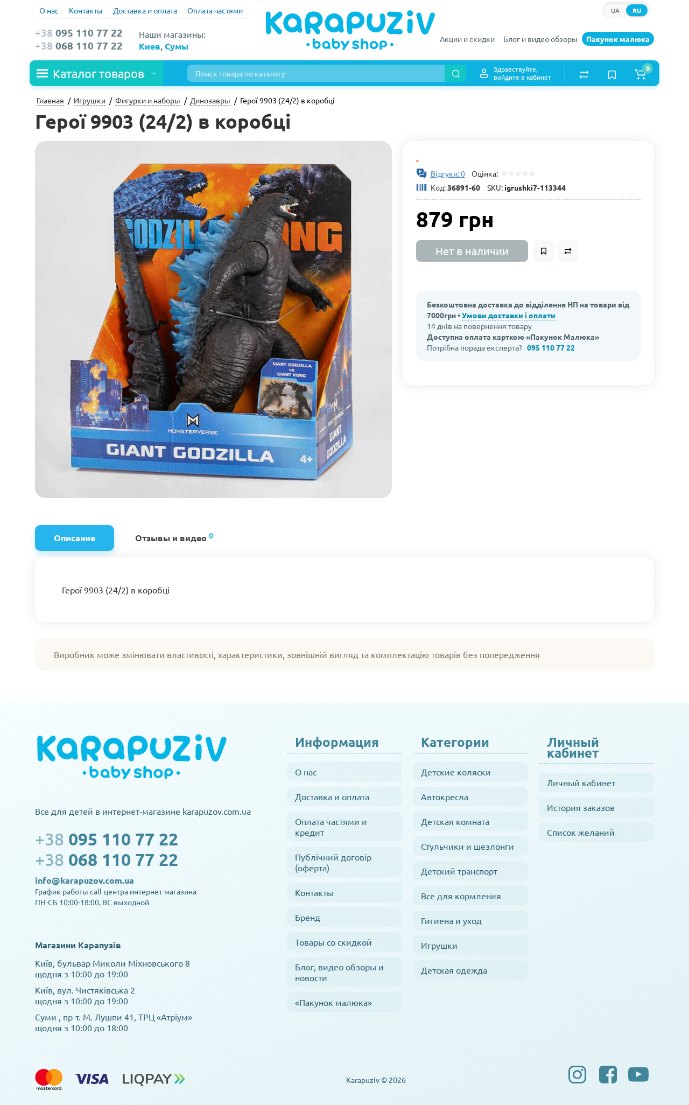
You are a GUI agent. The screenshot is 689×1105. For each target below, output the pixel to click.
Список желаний (581, 832)
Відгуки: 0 (448, 173)
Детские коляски (456, 771)
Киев (149, 46)
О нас (49, 10)
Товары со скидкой (333, 941)
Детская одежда (454, 969)
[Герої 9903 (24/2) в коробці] (213, 319)
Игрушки (439, 945)
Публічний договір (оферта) (333, 862)
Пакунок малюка (618, 39)
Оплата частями (215, 10)
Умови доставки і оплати (509, 315)
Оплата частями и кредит (331, 826)
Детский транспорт (459, 870)
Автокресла (444, 796)
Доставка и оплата (145, 10)
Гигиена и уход (451, 920)
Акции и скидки (467, 39)
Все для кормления (461, 895)
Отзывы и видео (174, 536)
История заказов (581, 807)
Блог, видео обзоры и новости (339, 972)
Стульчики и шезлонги (467, 846)
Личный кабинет (581, 782)
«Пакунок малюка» (333, 1002)
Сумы (176, 46)
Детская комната (455, 821)
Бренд (307, 917)
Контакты (86, 10)
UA (615, 10)
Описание (74, 537)
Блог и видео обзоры (540, 39)
